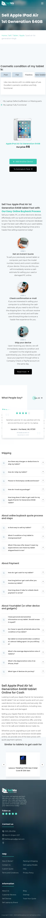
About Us (5, 891)
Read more (22, 372)
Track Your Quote (29, 899)
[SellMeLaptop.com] (8, 5)
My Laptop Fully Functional (14, 105)
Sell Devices (6, 899)
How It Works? (7, 861)
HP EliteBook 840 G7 (23, 433)
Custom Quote (7, 869)
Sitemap (26, 895)
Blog (25, 891)
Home (4, 35)
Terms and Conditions (10, 873)
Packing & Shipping (30, 861)
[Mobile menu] (42, 3)
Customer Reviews (9, 895)
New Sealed (40, 75)
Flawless (29, 75)
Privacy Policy (28, 873)
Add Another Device (24, 161)
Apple (21, 35)
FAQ (24, 869)
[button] (6, 422)
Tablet (15, 35)
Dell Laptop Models (30, 865)
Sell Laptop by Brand (10, 902)
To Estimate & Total (22, 169)
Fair (17, 75)
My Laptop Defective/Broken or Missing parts (22, 101)
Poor (6, 75)
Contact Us (6, 865)
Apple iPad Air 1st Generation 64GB (23, 143)
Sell (9, 35)
